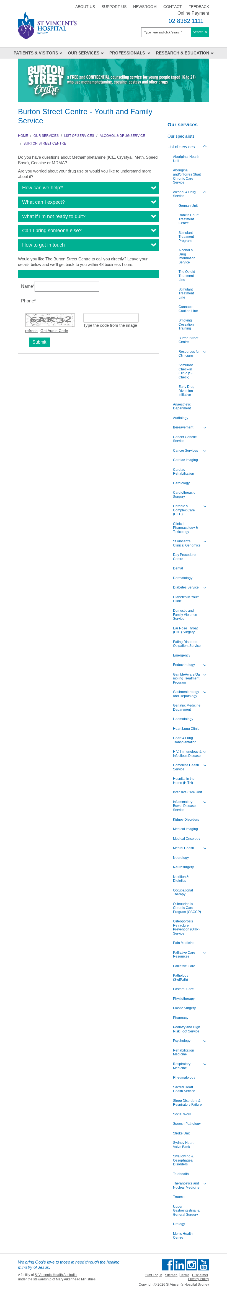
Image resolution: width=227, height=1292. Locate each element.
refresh (31, 330)
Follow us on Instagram (191, 1264)
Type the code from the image (110, 325)
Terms (184, 1275)
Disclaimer (200, 1275)
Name (28, 286)
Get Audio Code (54, 330)
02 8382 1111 (186, 20)
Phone (28, 300)
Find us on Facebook (167, 1264)
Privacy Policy (198, 1279)
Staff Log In (153, 1275)
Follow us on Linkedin (179, 1264)
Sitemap (171, 1275)
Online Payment (193, 13)
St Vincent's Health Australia (56, 1275)
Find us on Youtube (203, 1264)
